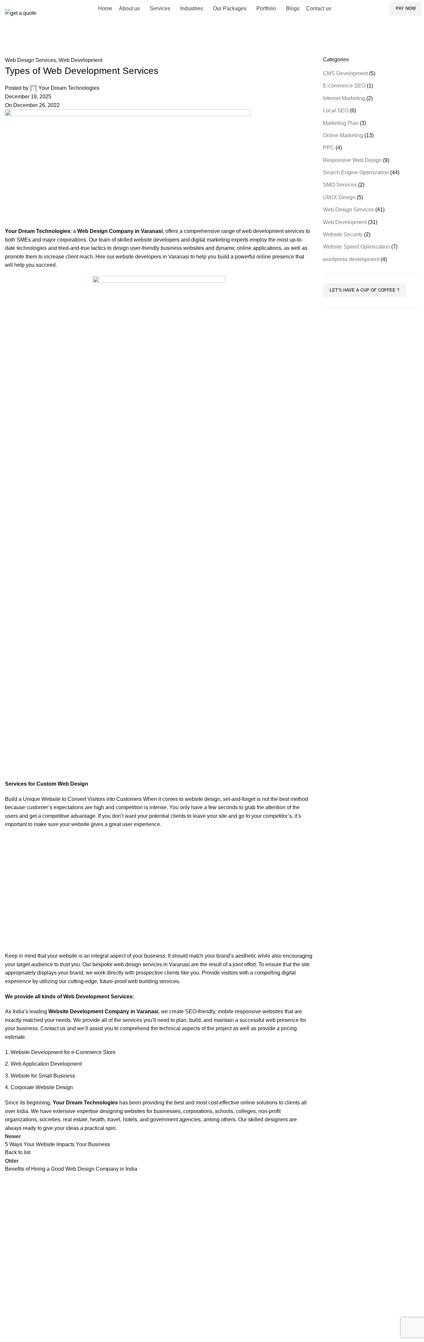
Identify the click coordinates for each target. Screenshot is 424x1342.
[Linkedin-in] (371, 1291)
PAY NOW (406, 8)
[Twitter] (336, 1291)
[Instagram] (353, 1291)
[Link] (353, 1311)
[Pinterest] (318, 1311)
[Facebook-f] (318, 1291)
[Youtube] (336, 1311)
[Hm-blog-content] (371, 1311)
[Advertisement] (159, 890)
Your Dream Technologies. (83, 1329)
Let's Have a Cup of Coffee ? (364, 290)
